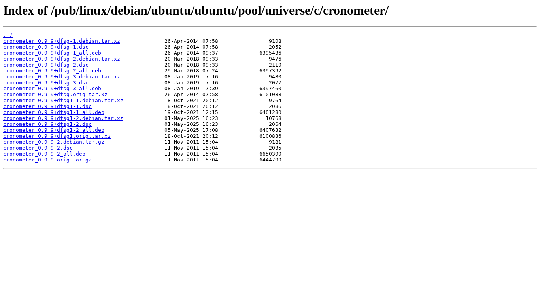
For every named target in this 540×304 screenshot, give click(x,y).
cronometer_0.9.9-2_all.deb (44, 154)
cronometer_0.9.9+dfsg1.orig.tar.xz (57, 136)
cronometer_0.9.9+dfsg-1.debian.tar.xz (61, 41)
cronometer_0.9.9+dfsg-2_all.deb (52, 71)
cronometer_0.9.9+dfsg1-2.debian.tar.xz (63, 118)
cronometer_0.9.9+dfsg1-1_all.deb (53, 112)
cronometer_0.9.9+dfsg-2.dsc (46, 65)
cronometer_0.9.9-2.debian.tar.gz (53, 142)
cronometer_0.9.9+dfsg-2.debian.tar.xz (61, 59)
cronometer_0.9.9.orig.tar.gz (47, 160)
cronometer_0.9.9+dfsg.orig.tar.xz (55, 94)
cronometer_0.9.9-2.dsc (38, 148)
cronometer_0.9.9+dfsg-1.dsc (46, 47)
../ (8, 35)
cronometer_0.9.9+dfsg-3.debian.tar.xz (61, 77)
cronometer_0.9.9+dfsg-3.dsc (46, 83)
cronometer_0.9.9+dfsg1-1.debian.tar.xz (63, 100)
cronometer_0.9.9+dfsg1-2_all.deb (53, 130)
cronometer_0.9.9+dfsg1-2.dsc (47, 124)
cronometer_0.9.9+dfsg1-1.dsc (47, 106)
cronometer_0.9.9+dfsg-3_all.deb (52, 88)
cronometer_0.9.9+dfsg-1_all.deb (52, 53)
